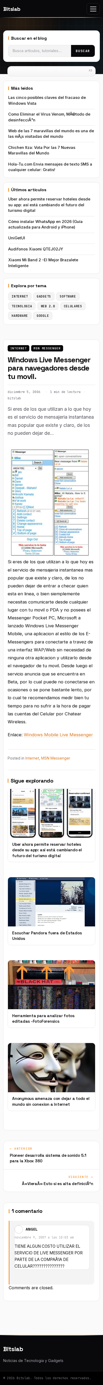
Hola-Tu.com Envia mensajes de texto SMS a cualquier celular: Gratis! (50, 167)
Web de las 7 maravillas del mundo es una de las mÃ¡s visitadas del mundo (51, 134)
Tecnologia (22, 306)
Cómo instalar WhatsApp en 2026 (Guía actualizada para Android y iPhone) (45, 224)
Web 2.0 (48, 306)
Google (43, 316)
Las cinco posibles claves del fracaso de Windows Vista (47, 100)
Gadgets (44, 296)
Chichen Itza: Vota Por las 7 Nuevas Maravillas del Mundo (41, 150)
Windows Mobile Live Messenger (58, 734)
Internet (18, 348)
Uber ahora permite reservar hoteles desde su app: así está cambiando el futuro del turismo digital (49, 205)
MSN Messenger (47, 348)
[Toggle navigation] (93, 9)
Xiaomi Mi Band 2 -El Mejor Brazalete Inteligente (43, 263)
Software (68, 296)
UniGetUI (16, 238)
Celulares (73, 306)
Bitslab (11, 9)
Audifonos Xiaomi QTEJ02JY (35, 249)
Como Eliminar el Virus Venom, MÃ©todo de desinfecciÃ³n (49, 117)
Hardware (20, 316)
